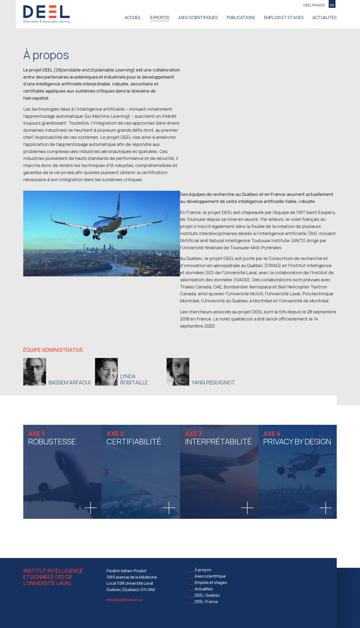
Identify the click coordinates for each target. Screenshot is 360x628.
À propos (159, 17)
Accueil (133, 17)
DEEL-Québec (207, 595)
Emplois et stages (284, 17)
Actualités (324, 17)
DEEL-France (206, 601)
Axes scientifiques (198, 17)
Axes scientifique (210, 576)
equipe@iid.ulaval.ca (125, 599)
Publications (241, 17)
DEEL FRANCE (314, 5)
